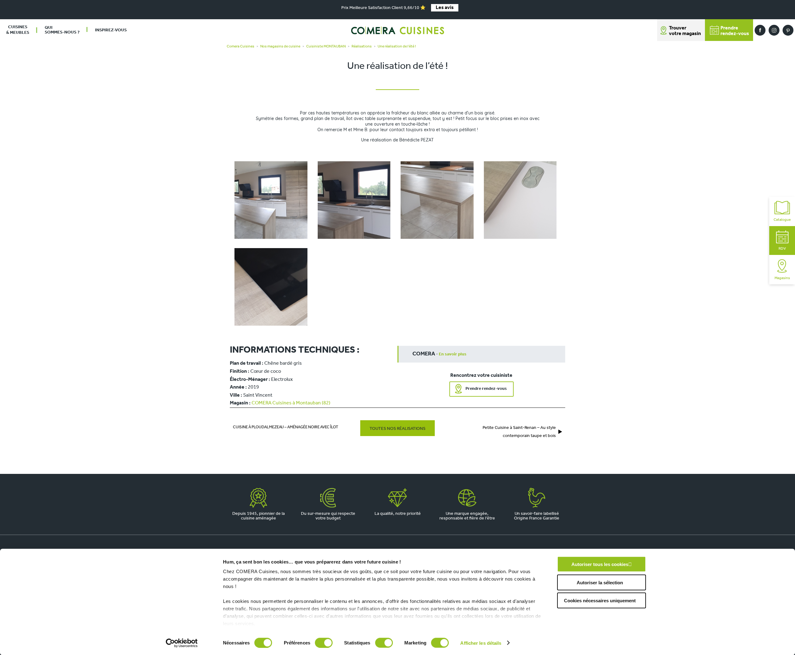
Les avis (445, 7)
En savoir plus (452, 354)
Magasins (782, 278)
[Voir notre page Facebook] (760, 30)
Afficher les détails (480, 642)
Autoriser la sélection (600, 582)
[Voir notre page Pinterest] (788, 30)
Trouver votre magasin (685, 31)
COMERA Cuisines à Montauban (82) (291, 403)
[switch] (324, 643)
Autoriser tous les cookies (599, 564)
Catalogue (782, 220)
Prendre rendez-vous (486, 388)
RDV (782, 249)
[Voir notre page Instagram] (774, 30)
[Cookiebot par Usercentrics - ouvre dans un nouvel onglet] (182, 643)
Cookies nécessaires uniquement (600, 600)
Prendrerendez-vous (734, 31)
